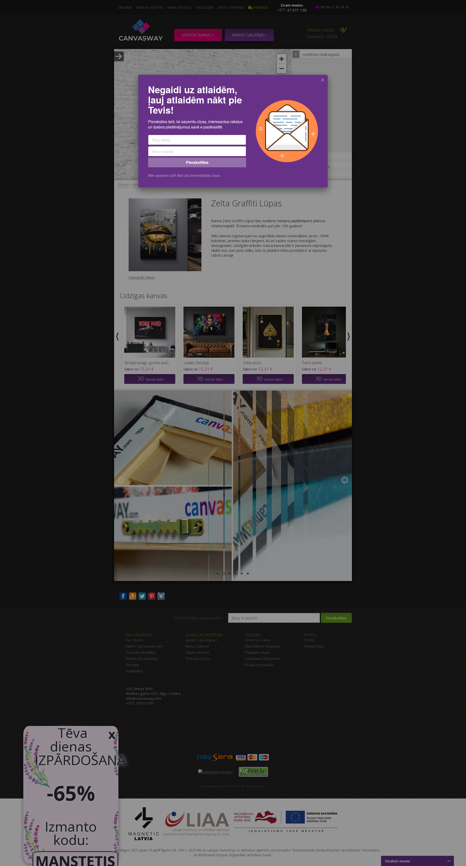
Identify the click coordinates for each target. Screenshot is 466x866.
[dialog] (233, 131)
